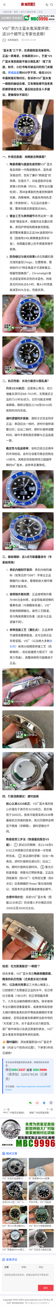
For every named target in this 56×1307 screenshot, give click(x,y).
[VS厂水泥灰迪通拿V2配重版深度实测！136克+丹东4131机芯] (14, 1168)
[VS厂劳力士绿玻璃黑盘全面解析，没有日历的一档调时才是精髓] (41, 1215)
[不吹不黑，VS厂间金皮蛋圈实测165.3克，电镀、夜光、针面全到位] (41, 1192)
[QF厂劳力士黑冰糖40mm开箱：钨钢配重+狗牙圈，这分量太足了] (14, 1215)
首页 (16, 12)
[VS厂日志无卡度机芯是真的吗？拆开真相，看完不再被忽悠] (41, 1239)
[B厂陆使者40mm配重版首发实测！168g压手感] (41, 1168)
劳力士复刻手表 (28, 12)
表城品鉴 (13, 72)
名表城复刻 (12, 40)
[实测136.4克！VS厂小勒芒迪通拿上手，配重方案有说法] (14, 1192)
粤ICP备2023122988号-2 (37, 1303)
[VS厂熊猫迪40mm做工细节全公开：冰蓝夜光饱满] (14, 1239)
